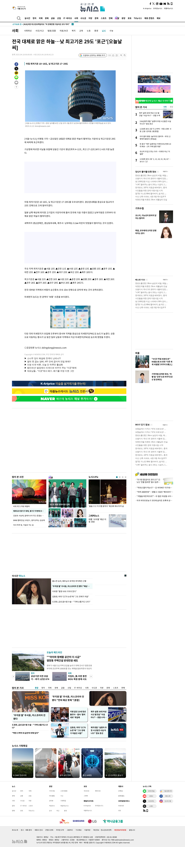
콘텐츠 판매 (49, 830)
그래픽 (86, 796)
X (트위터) (151, 801)
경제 (47, 18)
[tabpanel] (107, 495)
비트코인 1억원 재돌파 (21, 506)
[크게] (124, 55)
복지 (74, 30)
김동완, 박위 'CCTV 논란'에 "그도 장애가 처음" (70, 596)
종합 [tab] (171, 106)
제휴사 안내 (39, 830)
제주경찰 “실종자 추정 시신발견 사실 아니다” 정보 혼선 (99, 730)
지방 (90, 18)
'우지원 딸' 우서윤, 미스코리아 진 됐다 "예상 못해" (71, 586)
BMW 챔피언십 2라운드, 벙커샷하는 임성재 (29, 520)
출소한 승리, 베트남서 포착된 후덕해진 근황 (69, 581)
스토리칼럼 (63, 791)
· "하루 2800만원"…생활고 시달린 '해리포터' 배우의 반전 (154, 492)
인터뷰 (51, 801)
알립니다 (132, 830)
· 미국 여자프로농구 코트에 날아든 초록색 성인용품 (154, 500)
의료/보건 (64, 30)
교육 (81, 30)
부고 (58, 810)
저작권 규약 (60, 830)
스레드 (151, 806)
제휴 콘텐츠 (149, 18)
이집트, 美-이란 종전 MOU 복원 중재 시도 (77, 677)
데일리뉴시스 (64, 806)
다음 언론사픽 (168, 791)
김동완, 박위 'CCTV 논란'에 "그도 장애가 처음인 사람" (78, 730)
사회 (76, 18)
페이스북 (167, 796)
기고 (61, 796)
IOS (119, 810)
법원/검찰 (52, 30)
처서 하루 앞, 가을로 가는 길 (23, 525)
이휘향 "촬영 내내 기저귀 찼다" (64, 591)
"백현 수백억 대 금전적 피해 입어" (25, 733)
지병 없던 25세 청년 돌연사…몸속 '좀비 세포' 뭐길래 (78, 714)
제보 (158, 18)
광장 (123, 18)
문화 (96, 18)
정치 (34, 18)
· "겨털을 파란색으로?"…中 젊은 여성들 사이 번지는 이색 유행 (154, 496)
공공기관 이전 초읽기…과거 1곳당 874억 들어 (40, 679)
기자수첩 (139, 208)
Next (91, 676)
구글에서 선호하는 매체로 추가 (94, 55)
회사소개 (15, 830)
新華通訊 (121, 796)
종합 (36, 687)
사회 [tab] (165, 106)
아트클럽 (52, 796)
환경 (96, 30)
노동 (89, 30)
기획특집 (63, 801)
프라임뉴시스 (157, 8)
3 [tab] (122, 477)
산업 (59, 18)
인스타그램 (168, 801)
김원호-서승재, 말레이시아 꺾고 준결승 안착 (29, 515)
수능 (111, 30)
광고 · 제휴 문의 (26, 830)
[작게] (121, 55)
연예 (111, 18)
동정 (65, 810)
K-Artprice (147, 8)
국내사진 (86, 791)
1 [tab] (117, 477)
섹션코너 (52, 806)
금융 (53, 18)
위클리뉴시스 (168, 8)
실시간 (27, 18)
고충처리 (70, 830)
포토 (130, 18)
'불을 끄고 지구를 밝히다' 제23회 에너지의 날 (106, 506)
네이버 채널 (151, 791)
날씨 (104, 30)
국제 (41, 18)
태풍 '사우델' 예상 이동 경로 (97, 520)
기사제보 (79, 830)
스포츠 (103, 18)
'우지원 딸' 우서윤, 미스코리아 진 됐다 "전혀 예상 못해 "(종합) (68, 698)
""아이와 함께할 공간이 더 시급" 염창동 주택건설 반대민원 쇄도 (64, 658)
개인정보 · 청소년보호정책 (102, 830)
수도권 (83, 18)
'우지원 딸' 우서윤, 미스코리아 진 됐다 (29, 716)
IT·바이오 (67, 18)
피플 (137, 353)
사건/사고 (39, 30)
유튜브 (151, 796)
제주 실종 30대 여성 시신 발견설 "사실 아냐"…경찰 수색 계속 (99, 714)
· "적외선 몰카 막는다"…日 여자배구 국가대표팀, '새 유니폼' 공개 (154, 487)
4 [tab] (125, 477)
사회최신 (28, 30)
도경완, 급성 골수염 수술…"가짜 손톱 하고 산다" (71, 601)
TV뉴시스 (138, 18)
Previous (13, 676)
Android (121, 805)
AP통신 (120, 791)
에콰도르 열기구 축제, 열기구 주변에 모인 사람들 (29, 511)
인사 (50, 810)
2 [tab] (120, 477)
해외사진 (98, 791)
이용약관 (87, 830)
